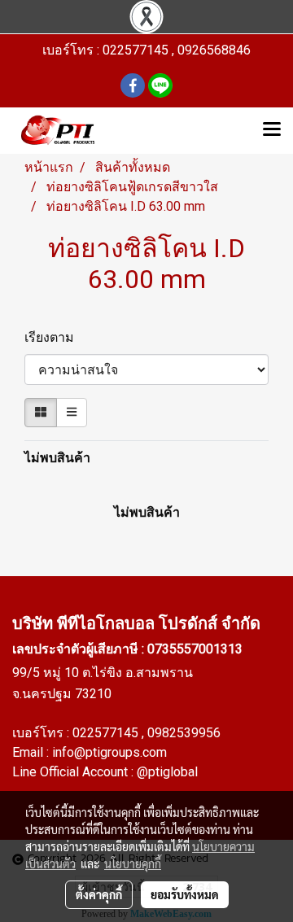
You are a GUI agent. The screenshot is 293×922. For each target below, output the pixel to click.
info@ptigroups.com (109, 752)
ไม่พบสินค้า (57, 457)
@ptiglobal (167, 772)
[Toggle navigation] (272, 130)
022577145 (107, 733)
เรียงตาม (54, 337)
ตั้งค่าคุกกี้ (99, 894)
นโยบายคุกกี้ (132, 863)
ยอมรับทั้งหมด (185, 894)
